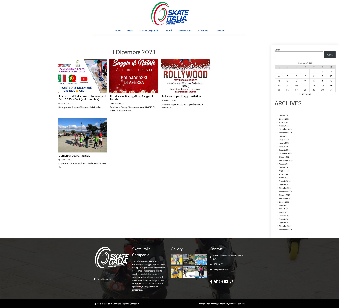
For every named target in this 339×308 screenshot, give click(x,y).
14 (305, 81)
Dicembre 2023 (285, 188)
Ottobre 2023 (284, 195)
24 (331, 85)
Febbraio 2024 (285, 181)
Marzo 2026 (284, 126)
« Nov (301, 94)
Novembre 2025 (285, 132)
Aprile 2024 (283, 174)
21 (305, 85)
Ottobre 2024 (284, 157)
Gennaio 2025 (285, 150)
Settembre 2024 (286, 160)
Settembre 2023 (285, 198)
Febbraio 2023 (284, 216)
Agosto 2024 (284, 164)
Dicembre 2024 (285, 153)
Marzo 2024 (284, 178)
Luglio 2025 (283, 136)
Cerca (277, 49)
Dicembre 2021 (285, 226)
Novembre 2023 (285, 191)
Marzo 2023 (283, 212)
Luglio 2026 (283, 115)
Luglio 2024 (283, 167)
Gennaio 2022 (284, 222)
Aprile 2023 (283, 209)
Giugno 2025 (284, 139)
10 (331, 76)
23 (322, 85)
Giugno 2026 (284, 119)
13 (296, 81)
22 (314, 85)
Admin (63, 103)
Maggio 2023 (284, 205)
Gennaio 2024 (285, 184)
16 (322, 81)
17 (331, 81)
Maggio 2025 (284, 143)
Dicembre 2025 (285, 129)
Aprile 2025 (283, 146)
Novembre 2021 (285, 229)
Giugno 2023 (284, 202)
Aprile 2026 (283, 122)
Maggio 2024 (284, 171)
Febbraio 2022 (284, 219)
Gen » (308, 94)
